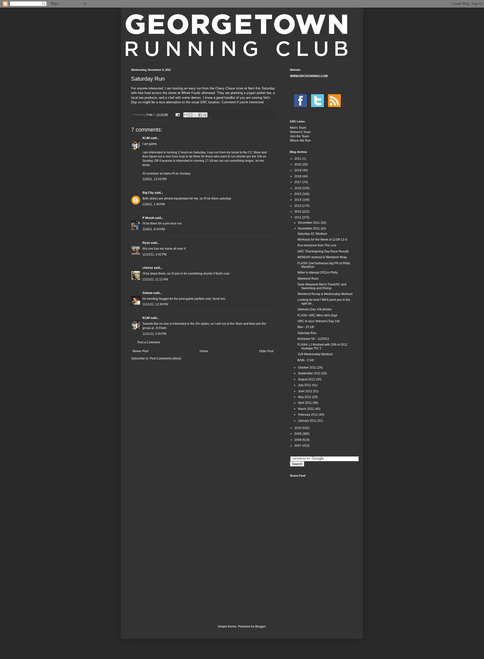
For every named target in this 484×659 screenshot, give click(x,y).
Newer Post (140, 351)
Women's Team (300, 132)
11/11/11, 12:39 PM (155, 304)
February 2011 (308, 414)
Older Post (266, 351)
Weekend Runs (308, 278)
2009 (298, 434)
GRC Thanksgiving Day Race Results (323, 251)
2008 (298, 440)
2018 (298, 176)
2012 (298, 211)
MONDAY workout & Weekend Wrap (322, 257)
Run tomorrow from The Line (317, 245)
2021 (298, 158)
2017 (298, 182)
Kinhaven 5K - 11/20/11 (313, 339)
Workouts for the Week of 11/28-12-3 (322, 239)
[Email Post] (177, 114)
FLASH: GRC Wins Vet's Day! (317, 315)
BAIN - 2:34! (305, 360)
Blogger (260, 626)
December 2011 (309, 222)
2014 (298, 200)
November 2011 (309, 228)
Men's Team (298, 127)
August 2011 (307, 379)
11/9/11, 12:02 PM (154, 179)
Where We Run (300, 140)
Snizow (147, 293)
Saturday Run (306, 333)
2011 (298, 217)
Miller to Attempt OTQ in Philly (317, 272)
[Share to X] (195, 114)
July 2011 (305, 385)
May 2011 (305, 397)
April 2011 (305, 403)
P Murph (148, 218)
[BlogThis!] (190, 114)
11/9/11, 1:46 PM (153, 204)
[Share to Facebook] (200, 114)
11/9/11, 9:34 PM (153, 229)
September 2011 (309, 373)
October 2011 (307, 367)
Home (204, 351)
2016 (298, 188)
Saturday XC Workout (312, 234)
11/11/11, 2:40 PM (154, 334)
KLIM (146, 138)
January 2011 (307, 420)
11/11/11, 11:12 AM (155, 279)
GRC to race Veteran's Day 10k (318, 321)
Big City (148, 192)
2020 (298, 164)
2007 (298, 445)
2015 (298, 194)
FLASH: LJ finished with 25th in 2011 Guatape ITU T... (322, 346)
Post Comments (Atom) (165, 358)
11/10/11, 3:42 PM (154, 254)
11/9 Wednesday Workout (314, 354)
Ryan (146, 243)
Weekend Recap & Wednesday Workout (324, 294)
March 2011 (306, 409)
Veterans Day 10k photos (314, 309)
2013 (298, 206)
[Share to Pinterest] (204, 114)
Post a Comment (148, 342)
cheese (147, 268)
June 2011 (305, 391)
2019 (298, 170)
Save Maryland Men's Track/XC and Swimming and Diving (321, 286)
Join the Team (299, 136)
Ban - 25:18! (305, 327)
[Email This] (185, 114)
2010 (298, 428)
